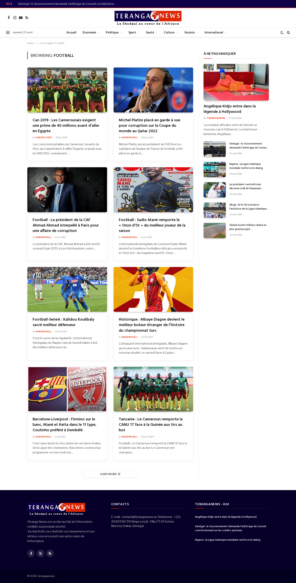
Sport (132, 32)
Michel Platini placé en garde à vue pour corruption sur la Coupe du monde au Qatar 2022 (149, 126)
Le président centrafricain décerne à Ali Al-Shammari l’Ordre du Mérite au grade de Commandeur (247, 187)
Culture (169, 32)
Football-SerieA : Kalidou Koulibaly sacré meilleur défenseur (63, 322)
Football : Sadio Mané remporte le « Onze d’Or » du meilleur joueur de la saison (152, 225)
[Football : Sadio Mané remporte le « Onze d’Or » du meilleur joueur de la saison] (153, 189)
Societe (189, 32)
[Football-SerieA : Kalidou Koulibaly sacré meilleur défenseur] (67, 289)
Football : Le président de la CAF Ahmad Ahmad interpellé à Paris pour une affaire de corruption (66, 225)
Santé (150, 32)
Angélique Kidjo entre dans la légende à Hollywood (230, 109)
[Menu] (8, 32)
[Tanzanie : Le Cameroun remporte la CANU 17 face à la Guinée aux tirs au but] (153, 389)
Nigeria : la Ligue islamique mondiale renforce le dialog (246, 166)
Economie (89, 32)
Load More (108, 474)
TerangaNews (216, 118)
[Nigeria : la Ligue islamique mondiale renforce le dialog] (215, 169)
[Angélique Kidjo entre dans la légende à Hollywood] (236, 82)
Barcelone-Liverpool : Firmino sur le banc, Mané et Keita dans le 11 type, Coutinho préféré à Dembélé (64, 425)
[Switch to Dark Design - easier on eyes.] (281, 32)
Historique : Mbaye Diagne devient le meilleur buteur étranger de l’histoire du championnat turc (151, 325)
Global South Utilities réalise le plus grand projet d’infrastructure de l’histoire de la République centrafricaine (248, 227)
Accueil (71, 32)
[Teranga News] (148, 17)
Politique (112, 32)
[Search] (288, 32)
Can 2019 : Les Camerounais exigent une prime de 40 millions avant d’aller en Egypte (66, 126)
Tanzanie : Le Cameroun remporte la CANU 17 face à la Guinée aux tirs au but (151, 425)
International (214, 32)
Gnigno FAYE (44, 137)
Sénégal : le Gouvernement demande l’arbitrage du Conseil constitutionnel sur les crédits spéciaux (68, 3)
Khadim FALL (130, 137)
